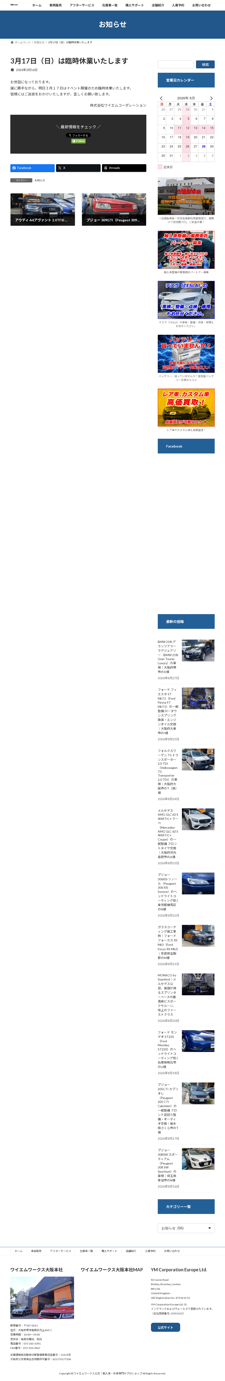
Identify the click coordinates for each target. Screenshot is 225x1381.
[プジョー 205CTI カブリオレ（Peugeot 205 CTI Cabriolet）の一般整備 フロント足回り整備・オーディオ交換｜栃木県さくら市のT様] (198, 1093)
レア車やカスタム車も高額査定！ (186, 429)
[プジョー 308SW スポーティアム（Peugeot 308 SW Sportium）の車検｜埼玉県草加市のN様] (198, 1159)
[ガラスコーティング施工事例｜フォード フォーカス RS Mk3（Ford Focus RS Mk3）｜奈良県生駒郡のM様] (198, 936)
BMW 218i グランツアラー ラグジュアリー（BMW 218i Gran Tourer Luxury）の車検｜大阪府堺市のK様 (168, 657)
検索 (205, 64)
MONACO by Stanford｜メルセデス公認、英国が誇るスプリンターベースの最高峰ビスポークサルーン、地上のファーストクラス (167, 994)
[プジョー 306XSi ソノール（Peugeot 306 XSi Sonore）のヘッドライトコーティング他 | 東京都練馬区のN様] (198, 883)
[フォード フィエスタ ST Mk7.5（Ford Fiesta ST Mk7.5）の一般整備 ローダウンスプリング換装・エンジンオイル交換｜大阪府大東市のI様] (198, 698)
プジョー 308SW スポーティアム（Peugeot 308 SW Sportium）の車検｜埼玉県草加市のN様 (168, 1165)
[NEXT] (210, 98)
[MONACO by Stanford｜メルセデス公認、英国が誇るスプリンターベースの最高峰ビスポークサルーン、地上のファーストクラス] (198, 984)
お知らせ (39, 180)
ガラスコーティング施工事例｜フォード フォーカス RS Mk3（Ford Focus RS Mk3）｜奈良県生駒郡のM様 (168, 942)
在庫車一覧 (86, 1251)
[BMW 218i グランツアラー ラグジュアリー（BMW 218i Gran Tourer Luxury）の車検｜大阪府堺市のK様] (198, 650)
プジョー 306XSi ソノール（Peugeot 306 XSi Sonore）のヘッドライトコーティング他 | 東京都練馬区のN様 (168, 892)
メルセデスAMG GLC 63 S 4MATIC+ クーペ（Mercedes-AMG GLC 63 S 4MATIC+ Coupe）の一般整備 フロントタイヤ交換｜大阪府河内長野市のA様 (168, 834)
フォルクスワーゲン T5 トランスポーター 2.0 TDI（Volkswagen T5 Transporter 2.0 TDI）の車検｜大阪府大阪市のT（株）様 (168, 772)
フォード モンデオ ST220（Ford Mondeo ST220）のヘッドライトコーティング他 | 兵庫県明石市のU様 (168, 1049)
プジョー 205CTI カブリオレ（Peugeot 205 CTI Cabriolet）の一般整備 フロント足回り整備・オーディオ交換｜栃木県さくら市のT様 (168, 1108)
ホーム (18, 1251)
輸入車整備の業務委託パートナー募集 (186, 272)
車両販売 (36, 1251)
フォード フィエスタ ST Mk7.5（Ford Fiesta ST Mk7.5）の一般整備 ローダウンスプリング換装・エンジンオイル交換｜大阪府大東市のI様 (168, 711)
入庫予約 (150, 1251)
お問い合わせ (172, 1251)
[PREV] (162, 98)
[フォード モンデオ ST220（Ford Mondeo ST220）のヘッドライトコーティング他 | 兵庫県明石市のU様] (198, 1041)
